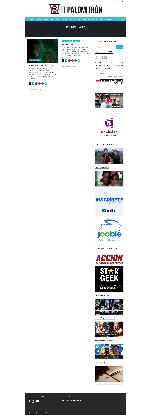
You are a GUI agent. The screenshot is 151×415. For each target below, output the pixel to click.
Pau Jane (74, 66)
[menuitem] (31, 19)
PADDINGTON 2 (68, 44)
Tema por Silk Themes (45, 413)
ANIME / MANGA (97, 19)
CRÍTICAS (69, 41)
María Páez (39, 89)
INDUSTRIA (31, 19)
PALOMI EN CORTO (55, 19)
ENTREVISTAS (67, 19)
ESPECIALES (108, 19)
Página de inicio (71, 31)
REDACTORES (37, 60)
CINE (38, 19)
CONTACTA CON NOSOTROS (82, 19)
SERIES (45, 19)
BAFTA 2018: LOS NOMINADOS (41, 65)
